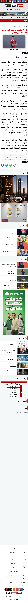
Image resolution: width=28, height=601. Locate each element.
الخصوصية (24, 582)
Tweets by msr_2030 (22, 412)
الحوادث (25, 563)
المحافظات (12, 563)
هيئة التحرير (10, 578)
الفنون (13, 559)
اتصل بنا (11, 586)
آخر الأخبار (23, 225)
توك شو (25, 559)
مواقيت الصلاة (21, 378)
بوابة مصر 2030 (14, 571)
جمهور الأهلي (4, 159)
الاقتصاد (25, 556)
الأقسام (25, 548)
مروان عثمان (24, 159)
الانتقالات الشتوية (6, 154)
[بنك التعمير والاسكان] (14, 312)
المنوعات (24, 567)
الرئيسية (21, 17)
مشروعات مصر (9, 17)
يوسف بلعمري (21, 154)
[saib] (14, 188)
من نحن (11, 575)
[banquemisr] (14, 212)
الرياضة (24, 24)
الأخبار (16, 17)
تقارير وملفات (12, 567)
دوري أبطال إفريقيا (14, 157)
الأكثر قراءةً (23, 338)
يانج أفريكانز (6, 157)
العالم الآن (12, 552)
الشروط (11, 582)
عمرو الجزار (12, 159)
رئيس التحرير (24, 578)
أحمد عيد (18, 159)
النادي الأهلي (13, 154)
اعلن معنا (24, 586)
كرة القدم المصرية (23, 157)
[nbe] (14, 14)
